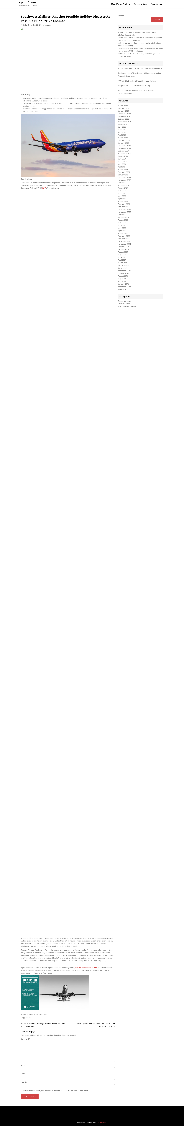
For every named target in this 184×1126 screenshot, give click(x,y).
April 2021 (122, 260)
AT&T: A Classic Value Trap (139, 86)
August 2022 (123, 220)
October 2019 (123, 273)
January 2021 (123, 265)
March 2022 (123, 233)
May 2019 (122, 281)
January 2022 (123, 239)
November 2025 (124, 116)
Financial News (157, 4)
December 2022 (124, 209)
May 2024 (122, 164)
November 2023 (124, 180)
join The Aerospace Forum (86, 968)
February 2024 (124, 172)
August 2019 (123, 276)
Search (121, 16)
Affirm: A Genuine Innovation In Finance (145, 68)
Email (23, 1074)
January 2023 (123, 207)
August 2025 (123, 124)
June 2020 (122, 268)
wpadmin (48, 25)
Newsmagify (102, 1122)
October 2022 (123, 215)
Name (24, 1065)
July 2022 (122, 223)
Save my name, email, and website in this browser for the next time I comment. (55, 1091)
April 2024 (122, 167)
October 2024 (123, 151)
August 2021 (123, 252)
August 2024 (123, 156)
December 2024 (124, 145)
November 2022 (124, 212)
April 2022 (122, 231)
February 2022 (124, 236)
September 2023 (124, 185)
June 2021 (122, 257)
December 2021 (124, 241)
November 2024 (124, 148)
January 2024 (123, 175)
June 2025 (122, 130)
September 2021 (124, 249)
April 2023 (122, 199)
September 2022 (124, 217)
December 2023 (124, 177)
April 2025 (122, 135)
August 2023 (123, 188)
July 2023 (122, 191)
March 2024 (123, 169)
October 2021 (123, 247)
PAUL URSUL (123, 81)
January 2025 (123, 143)
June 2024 (122, 161)
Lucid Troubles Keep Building (144, 81)
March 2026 (123, 106)
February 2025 (124, 140)
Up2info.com (28, 2)
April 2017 (122, 289)
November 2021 (124, 244)
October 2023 (123, 183)
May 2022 (122, 228)
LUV (44, 188)
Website (24, 1082)
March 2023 (123, 201)
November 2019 (124, 271)
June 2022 (122, 225)
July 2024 (122, 159)
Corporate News (140, 4)
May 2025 (122, 132)
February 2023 (124, 204)
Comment (25, 1039)
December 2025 (124, 114)
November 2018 (124, 287)
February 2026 (124, 108)
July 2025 (122, 127)
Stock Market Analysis (120, 4)
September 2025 (124, 122)
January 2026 (123, 111)
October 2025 (123, 119)
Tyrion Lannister (124, 90)
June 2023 (122, 193)
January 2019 (123, 284)
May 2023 (122, 196)
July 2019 (122, 279)
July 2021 (122, 255)
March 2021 (122, 263)
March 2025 (123, 137)
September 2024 (125, 153)
